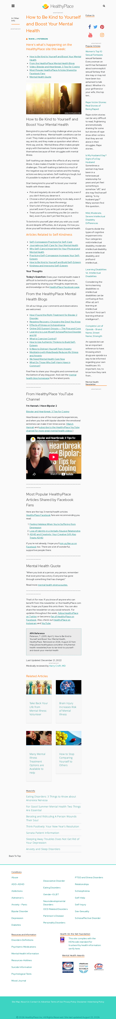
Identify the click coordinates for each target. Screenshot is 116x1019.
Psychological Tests (21, 973)
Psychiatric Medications (23, 946)
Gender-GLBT (51, 894)
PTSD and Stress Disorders (89, 877)
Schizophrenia (82, 891)
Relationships (82, 884)
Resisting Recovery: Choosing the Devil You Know (55, 321)
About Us (25, 1002)
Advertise (45, 1002)
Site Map (16, 1002)
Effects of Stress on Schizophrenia (47, 325)
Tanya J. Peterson (38, 39)
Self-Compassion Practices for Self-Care (51, 241)
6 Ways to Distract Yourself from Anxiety (50, 348)
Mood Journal (18, 980)
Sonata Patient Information (42, 832)
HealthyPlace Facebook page (64, 287)
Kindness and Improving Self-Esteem (49, 265)
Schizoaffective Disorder (88, 918)
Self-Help (80, 897)
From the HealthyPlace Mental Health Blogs (52, 63)
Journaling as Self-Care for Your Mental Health (54, 245)
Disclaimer (82, 1002)
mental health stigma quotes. (53, 584)
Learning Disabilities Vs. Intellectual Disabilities (96, 273)
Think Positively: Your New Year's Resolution (52, 826)
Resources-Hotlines (21, 960)
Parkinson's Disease (53, 915)
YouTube (46, 623)
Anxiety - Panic (19, 904)
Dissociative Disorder (54, 880)
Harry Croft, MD (57, 665)
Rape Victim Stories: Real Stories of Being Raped (96, 106)
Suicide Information (21, 967)
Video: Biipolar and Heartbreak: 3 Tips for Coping (55, 66)
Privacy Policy (70, 1002)
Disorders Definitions (22, 940)
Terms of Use (57, 1002)
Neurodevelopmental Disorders (54, 903)
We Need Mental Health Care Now (47, 359)
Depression (17, 918)
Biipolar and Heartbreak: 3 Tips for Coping (47, 411)
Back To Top (15, 856)
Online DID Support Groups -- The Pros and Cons (55, 328)
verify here (74, 948)
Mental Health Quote (40, 76)
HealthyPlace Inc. (34, 1017)
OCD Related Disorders (55, 909)
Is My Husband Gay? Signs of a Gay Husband (96, 159)
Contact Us (35, 1002)
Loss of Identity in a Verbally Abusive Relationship (55, 530)
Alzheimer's (17, 897)
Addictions (16, 891)
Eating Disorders (51, 887)
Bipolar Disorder (19, 911)
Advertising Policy (95, 1002)
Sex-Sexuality (82, 911)
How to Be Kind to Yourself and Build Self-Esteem (55, 262)
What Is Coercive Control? (43, 338)
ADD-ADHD (17, 884)
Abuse (14, 877)
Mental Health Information (25, 953)
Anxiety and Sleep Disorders (43, 849)
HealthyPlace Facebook (38, 515)
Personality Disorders (54, 922)
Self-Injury (80, 904)
